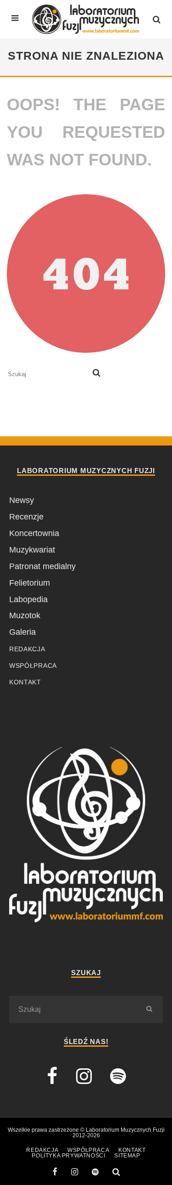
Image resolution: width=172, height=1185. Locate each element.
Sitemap (127, 1155)
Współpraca (33, 665)
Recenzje (26, 516)
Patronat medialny (42, 566)
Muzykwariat (32, 549)
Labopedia (28, 599)
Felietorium (29, 582)
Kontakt (25, 682)
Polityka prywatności (68, 1155)
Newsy (21, 500)
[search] (96, 374)
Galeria (22, 632)
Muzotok (24, 615)
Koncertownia (34, 533)
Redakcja (27, 649)
